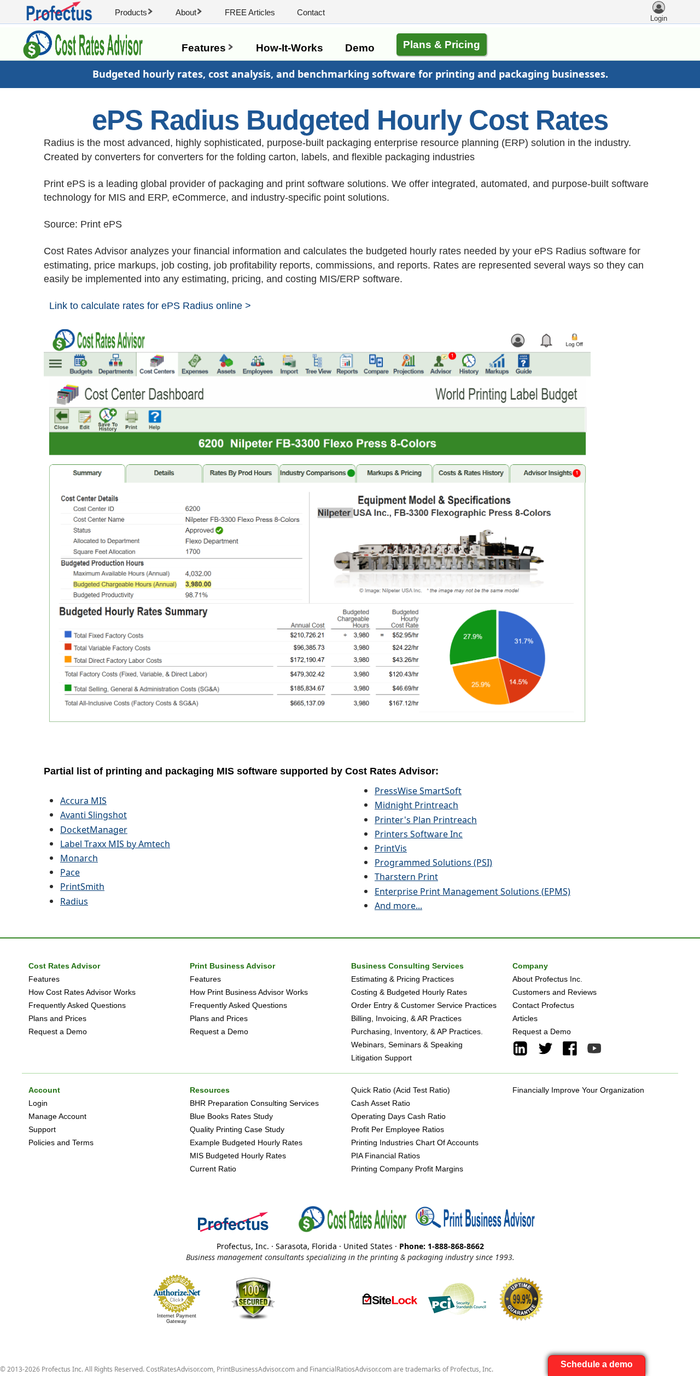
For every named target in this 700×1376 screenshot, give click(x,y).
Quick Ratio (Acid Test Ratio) (400, 1090)
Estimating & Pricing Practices (402, 979)
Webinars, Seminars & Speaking (407, 1044)
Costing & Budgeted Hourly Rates (409, 992)
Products (134, 12)
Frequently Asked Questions (77, 1005)
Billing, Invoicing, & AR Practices (406, 1018)
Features (208, 48)
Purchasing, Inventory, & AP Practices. (417, 1031)
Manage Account (57, 1116)
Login (38, 1103)
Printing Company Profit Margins (407, 1168)
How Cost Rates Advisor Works (82, 992)
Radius (74, 901)
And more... (398, 906)
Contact (311, 12)
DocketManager (93, 830)
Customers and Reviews (554, 992)
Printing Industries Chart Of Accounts (415, 1142)
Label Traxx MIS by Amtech (115, 844)
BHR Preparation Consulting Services (254, 1103)
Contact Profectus (543, 1005)
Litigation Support (381, 1057)
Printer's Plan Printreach (426, 820)
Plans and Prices (57, 1018)
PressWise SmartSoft (418, 791)
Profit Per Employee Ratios (397, 1129)
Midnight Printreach (416, 805)
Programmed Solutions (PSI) (433, 862)
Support (42, 1129)
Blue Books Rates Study (231, 1116)
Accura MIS (83, 801)
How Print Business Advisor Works (249, 992)
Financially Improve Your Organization (578, 1090)
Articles (525, 1018)
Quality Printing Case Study (237, 1129)
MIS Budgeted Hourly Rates (238, 1155)
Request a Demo (57, 1031)
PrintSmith (82, 887)
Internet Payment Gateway (176, 1318)
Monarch (79, 858)
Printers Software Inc (419, 834)
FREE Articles (250, 12)
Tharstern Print (406, 877)
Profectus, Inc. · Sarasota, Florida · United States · (350, 1246)
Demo (360, 48)
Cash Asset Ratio (380, 1103)
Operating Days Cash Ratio (398, 1116)
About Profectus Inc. (547, 979)
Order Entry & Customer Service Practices (424, 1005)
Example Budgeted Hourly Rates (246, 1142)
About (189, 12)
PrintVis (391, 848)
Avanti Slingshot (93, 815)
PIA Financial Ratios (385, 1155)
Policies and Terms (61, 1142)
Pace (70, 872)
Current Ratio (213, 1168)
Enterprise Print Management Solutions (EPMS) (472, 891)
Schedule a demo (597, 1364)
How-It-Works (289, 48)
